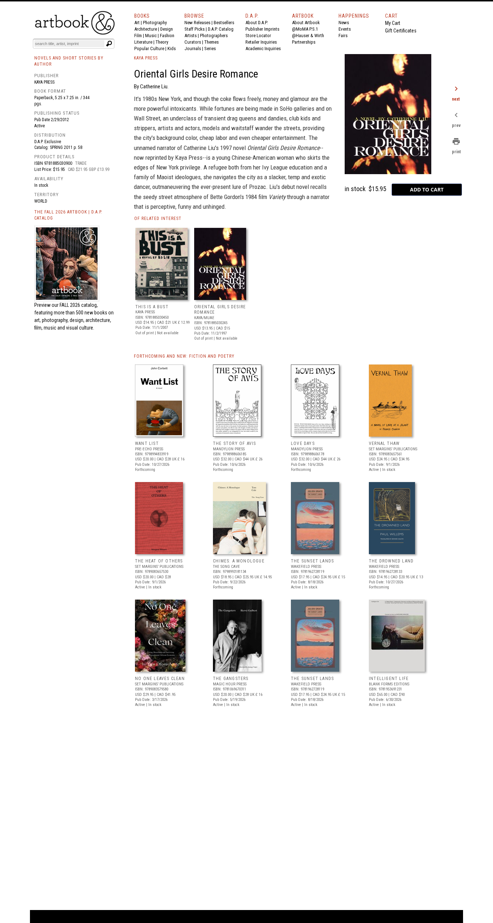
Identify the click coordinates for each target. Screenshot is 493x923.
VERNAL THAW (384, 443)
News (344, 22)
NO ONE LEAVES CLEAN (160, 678)
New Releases (197, 22)
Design (166, 29)
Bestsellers (224, 22)
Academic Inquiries (263, 48)
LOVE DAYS (303, 443)
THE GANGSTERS (231, 678)
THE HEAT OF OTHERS (159, 561)
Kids (171, 48)
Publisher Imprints (262, 29)
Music (151, 35)
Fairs (343, 35)
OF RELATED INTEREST (158, 218)
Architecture (145, 29)
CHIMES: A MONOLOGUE (239, 561)
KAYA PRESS (146, 58)
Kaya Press (44, 82)
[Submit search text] (109, 43)
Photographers (214, 35)
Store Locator (258, 35)
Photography (155, 22)
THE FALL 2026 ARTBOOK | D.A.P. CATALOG (68, 215)
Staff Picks (194, 29)
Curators (192, 42)
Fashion (167, 35)
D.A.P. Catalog (221, 29)
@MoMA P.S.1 (305, 29)
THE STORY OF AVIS (234, 443)
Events (345, 29)
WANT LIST (147, 443)
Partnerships (303, 42)
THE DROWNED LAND (391, 561)
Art (137, 22)
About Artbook (306, 22)
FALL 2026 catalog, (79, 305)
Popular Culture (149, 48)
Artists (190, 35)
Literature (143, 42)
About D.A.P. (256, 22)
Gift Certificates (400, 31)
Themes (211, 42)
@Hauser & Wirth (308, 35)
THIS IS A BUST (152, 306)
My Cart (392, 23)
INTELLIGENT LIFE (389, 678)
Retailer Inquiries (261, 42)
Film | (139, 35)
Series (210, 48)
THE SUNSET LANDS (312, 561)
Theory (162, 42)
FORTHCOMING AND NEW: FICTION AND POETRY (184, 356)
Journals (192, 48)
